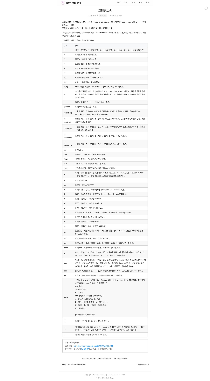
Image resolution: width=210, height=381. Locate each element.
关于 (147, 2)
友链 (141, 2)
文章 (126, 2)
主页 (119, 2)
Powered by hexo (99, 375)
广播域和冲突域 (142, 364)
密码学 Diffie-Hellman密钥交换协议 (74, 364)
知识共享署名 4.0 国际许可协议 (97, 358)
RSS (123, 375)
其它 (133, 2)
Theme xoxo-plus (114, 375)
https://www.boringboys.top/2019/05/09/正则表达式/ (93, 346)
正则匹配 (103, 15)
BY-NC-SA (85, 349)
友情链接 (88, 375)
